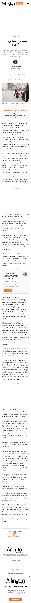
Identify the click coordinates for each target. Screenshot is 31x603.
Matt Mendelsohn (16, 66)
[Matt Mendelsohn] (15, 62)
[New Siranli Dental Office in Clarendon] (25, 274)
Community (15, 36)
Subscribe (15, 566)
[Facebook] (10, 75)
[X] (14, 75)
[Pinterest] (18, 75)
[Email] (22, 75)
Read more (8, 290)
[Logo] (8, 4)
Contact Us (15, 565)
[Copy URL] (26, 75)
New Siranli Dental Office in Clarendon (11, 275)
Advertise (15, 568)
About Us (15, 563)
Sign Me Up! (15, 599)
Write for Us (15, 569)
